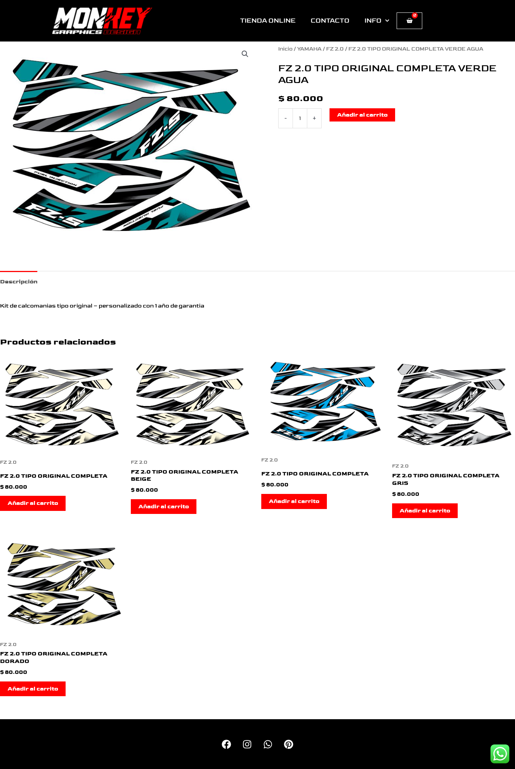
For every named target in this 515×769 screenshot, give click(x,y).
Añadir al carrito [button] (33, 503)
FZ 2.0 (335, 49)
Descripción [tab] (18, 281)
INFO (373, 21)
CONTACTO (330, 21)
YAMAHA (309, 49)
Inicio (285, 49)
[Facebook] (226, 744)
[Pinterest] (288, 744)
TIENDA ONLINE (268, 21)
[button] (245, 54)
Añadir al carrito (362, 114)
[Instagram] (247, 744)
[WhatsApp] (268, 744)
